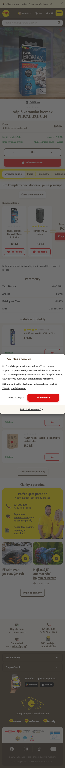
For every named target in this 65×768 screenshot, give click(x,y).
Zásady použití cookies (14, 388)
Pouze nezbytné (16, 397)
